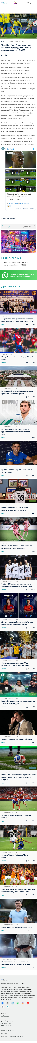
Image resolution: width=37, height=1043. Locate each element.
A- (2, 55)
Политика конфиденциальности (12, 1036)
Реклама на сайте (7, 1030)
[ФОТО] (18, 302)
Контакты (4, 1033)
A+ (5, 55)
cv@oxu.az (5, 1016)
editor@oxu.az (6, 1023)
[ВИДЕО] (18, 340)
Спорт (3, 324)
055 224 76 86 (6, 1025)
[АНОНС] (18, 758)
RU (28, 2)
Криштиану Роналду (9, 218)
